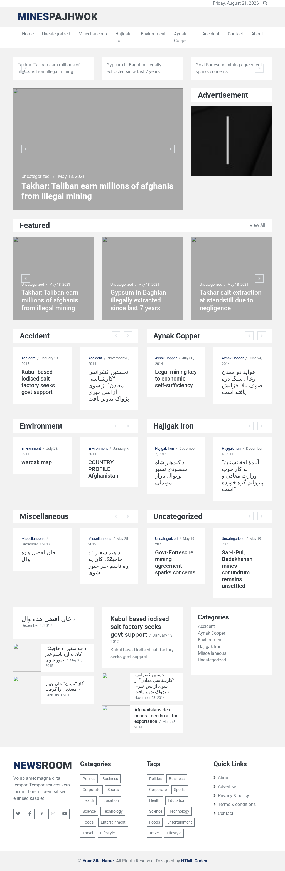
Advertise (227, 786)
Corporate (91, 789)
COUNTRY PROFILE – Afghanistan (103, 469)
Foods (88, 822)
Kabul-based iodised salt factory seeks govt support (38, 382)
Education (110, 800)
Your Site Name (98, 860)
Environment (153, 34)
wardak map (36, 462)
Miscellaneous (92, 34)
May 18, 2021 (71, 176)
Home (28, 34)
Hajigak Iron (122, 37)
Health (88, 800)
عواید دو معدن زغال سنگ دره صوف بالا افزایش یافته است (242, 382)
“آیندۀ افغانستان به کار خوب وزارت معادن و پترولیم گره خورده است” (243, 475)
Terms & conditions (237, 804)
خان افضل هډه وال (38, 555)
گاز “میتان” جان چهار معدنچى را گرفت (64, 686)
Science (89, 811)
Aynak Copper (181, 37)
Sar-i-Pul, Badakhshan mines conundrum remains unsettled (237, 569)
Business (110, 778)
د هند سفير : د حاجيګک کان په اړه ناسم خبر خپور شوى (109, 562)
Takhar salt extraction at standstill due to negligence (231, 300)
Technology (113, 811)
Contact (235, 34)
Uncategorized (56, 34)
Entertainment (113, 822)
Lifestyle (107, 833)
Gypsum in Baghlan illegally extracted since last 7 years (138, 300)
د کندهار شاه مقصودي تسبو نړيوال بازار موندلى (171, 472)
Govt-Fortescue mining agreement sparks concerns (175, 562)
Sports (113, 789)
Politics (89, 778)
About (257, 34)
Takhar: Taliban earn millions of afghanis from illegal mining (97, 191)
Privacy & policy (233, 795)
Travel (88, 833)
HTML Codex (194, 860)
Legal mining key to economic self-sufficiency (176, 379)
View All (257, 225)
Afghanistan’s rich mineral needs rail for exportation (156, 715)
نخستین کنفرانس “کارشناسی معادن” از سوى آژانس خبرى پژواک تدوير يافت (108, 385)
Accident (210, 34)
